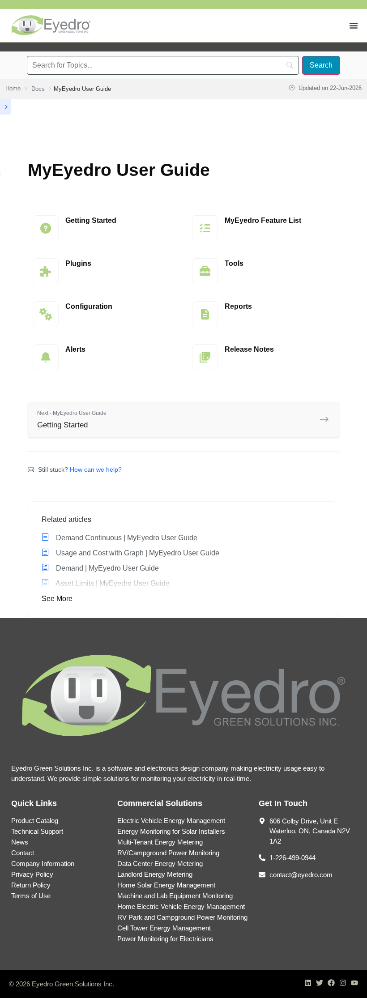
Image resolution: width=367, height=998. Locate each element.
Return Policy (31, 885)
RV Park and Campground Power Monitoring (182, 917)
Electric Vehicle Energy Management (171, 820)
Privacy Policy (32, 874)
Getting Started (72, 419)
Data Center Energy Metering (160, 863)
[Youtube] (354, 982)
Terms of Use (31, 896)
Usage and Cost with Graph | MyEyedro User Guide (136, 553)
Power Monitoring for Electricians (165, 939)
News (19, 842)
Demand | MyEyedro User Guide (106, 568)
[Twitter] (319, 982)
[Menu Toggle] (353, 25)
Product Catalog (34, 820)
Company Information (42, 863)
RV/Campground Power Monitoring (168, 853)
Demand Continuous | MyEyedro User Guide (125, 538)
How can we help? (96, 469)
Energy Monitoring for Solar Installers (171, 831)
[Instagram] (342, 982)
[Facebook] (331, 982)
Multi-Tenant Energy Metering (160, 842)
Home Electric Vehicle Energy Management (181, 906)
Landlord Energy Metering (154, 874)
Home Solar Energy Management (166, 885)
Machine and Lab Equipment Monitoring (175, 896)
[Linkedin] (308, 982)
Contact (22, 853)
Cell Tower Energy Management (164, 928)
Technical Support (37, 831)
